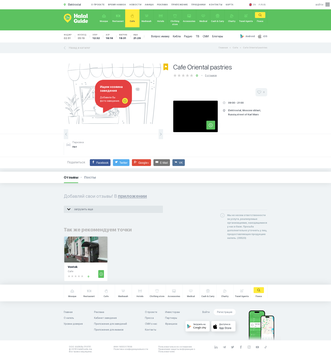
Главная (223, 47)
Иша (137, 37)
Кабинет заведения (105, 318)
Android (250, 36)
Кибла (177, 36)
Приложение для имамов (108, 329)
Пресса (149, 318)
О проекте (98, 4)
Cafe (235, 47)
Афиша (149, 4)
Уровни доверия (73, 323)
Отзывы (71, 177)
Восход (82, 37)
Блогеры (217, 36)
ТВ (197, 36)
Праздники (198, 4)
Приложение (179, 4)
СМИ (206, 36)
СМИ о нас (151, 323)
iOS (265, 36)
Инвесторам (172, 312)
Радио (188, 36)
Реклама (162, 4)
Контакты (215, 4)
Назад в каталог (79, 47)
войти (319, 4)
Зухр (96, 37)
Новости (135, 4)
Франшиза (171, 323)
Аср (109, 37)
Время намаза (117, 4)
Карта (229, 4)
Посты (90, 177)
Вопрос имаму (160, 36)
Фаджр (68, 37)
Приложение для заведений (110, 323)
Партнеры (171, 318)
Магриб (123, 37)
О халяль (69, 318)
